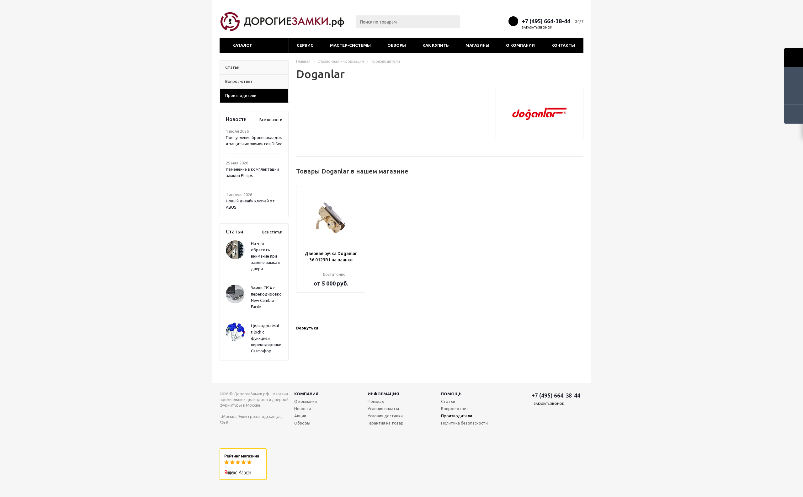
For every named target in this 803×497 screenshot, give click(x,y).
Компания (306, 394)
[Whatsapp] (501, 21)
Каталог (242, 45)
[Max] (478, 21)
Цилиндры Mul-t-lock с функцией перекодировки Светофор (266, 338)
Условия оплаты (383, 408)
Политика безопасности (464, 423)
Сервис (305, 45)
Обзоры (396, 45)
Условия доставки (385, 416)
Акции (300, 416)
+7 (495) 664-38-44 (546, 21)
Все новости (270, 120)
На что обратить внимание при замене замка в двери (265, 256)
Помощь (451, 394)
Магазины (477, 45)
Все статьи (272, 232)
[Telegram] (489, 21)
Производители (456, 416)
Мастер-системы (350, 45)
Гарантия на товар (385, 423)
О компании (520, 45)
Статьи (448, 401)
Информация (383, 394)
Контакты (563, 45)
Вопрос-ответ (455, 408)
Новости (302, 408)
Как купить (436, 45)
